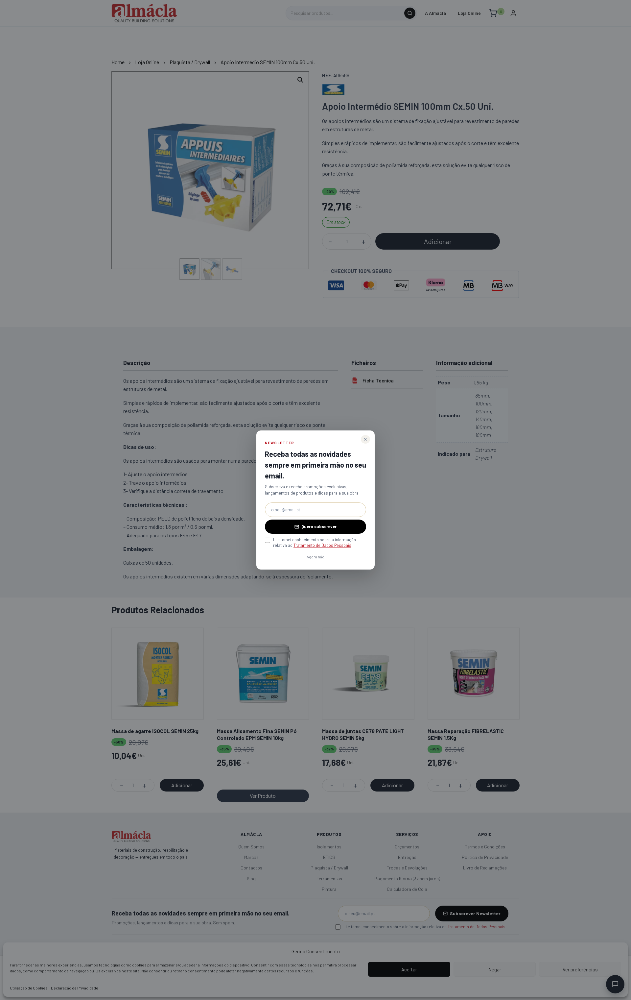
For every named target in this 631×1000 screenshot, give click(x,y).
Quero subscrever (319, 526)
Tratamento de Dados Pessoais (322, 545)
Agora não (315, 556)
